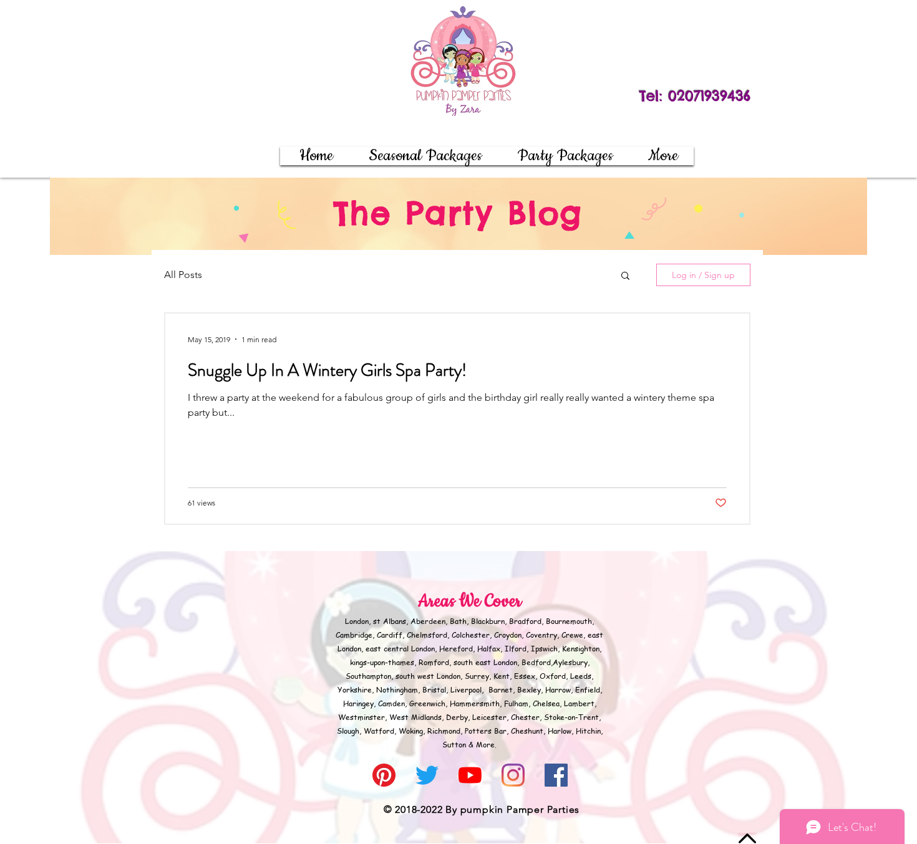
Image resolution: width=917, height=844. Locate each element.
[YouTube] (470, 775)
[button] (565, 155)
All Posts (183, 275)
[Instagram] (513, 775)
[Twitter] (427, 775)
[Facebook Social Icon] (556, 775)
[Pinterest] (383, 775)
